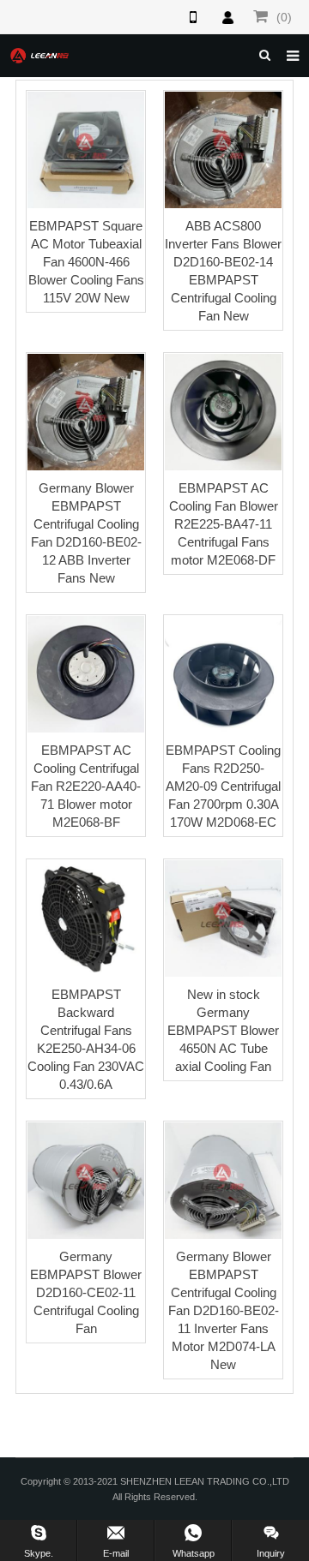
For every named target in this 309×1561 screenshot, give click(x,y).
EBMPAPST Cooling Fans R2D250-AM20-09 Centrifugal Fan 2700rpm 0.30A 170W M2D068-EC (223, 786)
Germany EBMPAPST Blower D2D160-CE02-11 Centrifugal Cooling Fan (86, 1292)
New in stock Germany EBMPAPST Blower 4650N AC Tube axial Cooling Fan (223, 1030)
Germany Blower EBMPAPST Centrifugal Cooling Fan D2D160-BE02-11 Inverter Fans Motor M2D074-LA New (223, 1310)
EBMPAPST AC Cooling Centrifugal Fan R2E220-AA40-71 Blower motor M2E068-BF (86, 786)
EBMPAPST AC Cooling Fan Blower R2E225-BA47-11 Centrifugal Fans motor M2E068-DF (223, 524)
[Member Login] (227, 17)
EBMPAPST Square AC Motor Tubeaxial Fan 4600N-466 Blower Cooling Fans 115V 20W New (86, 261)
